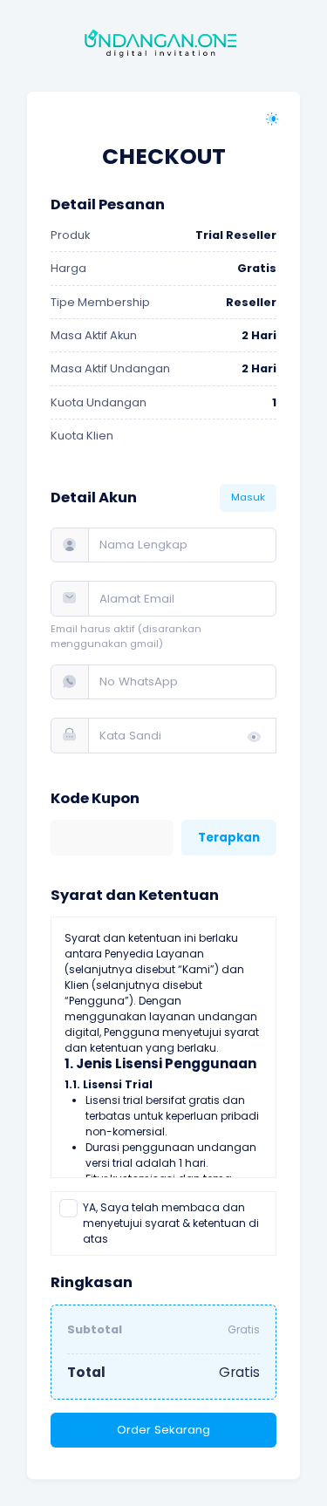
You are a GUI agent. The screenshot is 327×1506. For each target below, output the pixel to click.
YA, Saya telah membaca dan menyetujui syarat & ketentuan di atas (171, 1223)
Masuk (248, 497)
